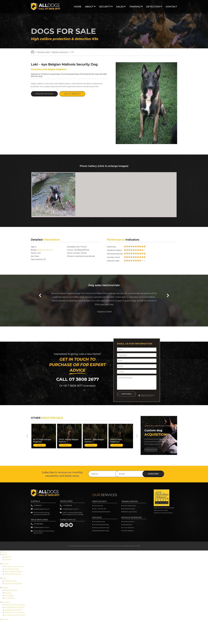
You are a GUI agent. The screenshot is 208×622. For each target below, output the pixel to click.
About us (7, 557)
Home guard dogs (99, 521)
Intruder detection (128, 527)
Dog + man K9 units (99, 508)
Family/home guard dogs (50, 74)
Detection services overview (14, 605)
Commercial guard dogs (70, 74)
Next (168, 295)
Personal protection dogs (89, 74)
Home (77, 6)
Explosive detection (128, 521)
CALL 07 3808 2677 (77, 379)
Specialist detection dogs (101, 530)
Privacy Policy (110, 546)
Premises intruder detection (14, 615)
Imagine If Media (135, 546)
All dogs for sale (10, 581)
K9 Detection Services (12, 574)
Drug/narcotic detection (13, 610)
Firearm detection (128, 530)
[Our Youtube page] (71, 526)
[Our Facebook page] (62, 526)
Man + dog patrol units (13, 571)
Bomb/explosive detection (14, 607)
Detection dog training (130, 511)
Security (105, 6)
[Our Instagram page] (66, 526)
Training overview (10, 590)
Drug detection (127, 524)
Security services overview (14, 566)
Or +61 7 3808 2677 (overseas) (77, 385)
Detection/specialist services (101, 511)
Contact (171, 6)
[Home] (45, 10)
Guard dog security (11, 569)
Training (135, 6)
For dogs (7, 593)
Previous (40, 295)
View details (151, 449)
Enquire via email (44, 94)
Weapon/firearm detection (14, 612)
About (89, 6)
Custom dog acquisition (13, 583)
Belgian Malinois (59, 52)
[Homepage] (32, 52)
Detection (153, 6)
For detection (9, 598)
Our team (8, 560)
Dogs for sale (43, 52)
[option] (104, 194)
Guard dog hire (98, 505)
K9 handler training (129, 508)
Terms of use (118, 546)
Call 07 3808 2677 (72, 94)
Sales (120, 6)
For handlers (9, 595)
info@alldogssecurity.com (42, 509)
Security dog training (129, 505)
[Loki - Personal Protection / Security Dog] (53, 215)
